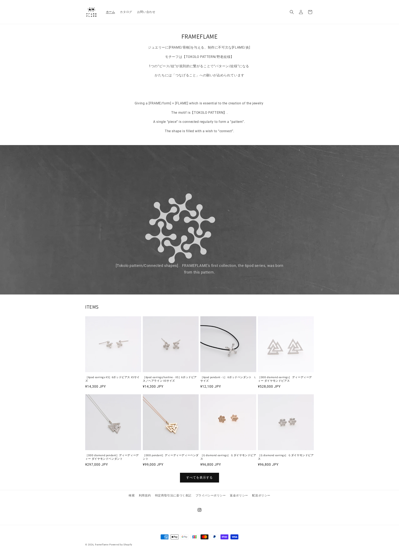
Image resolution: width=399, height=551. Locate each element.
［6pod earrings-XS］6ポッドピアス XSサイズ (112, 379)
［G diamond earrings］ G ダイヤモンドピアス (228, 457)
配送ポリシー (261, 495)
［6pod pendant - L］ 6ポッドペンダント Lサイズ (228, 379)
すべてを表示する (199, 477)
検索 (132, 495)
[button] (291, 12)
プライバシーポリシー (211, 495)
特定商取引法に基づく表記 (173, 495)
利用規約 (145, 495)
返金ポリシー (239, 495)
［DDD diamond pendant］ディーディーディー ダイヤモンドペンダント (112, 457)
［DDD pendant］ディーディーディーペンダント (171, 457)
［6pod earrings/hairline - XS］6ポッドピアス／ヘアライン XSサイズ (170, 379)
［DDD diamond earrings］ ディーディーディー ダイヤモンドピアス (285, 379)
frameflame (102, 544)
